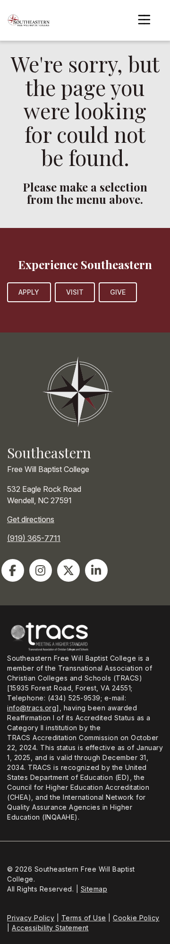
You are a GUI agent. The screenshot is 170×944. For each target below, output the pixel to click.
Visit (75, 292)
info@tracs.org (31, 708)
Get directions (30, 519)
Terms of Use (83, 918)
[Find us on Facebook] (12, 570)
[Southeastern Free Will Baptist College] (28, 20)
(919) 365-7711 (33, 538)
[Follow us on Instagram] (40, 570)
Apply (29, 292)
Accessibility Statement (50, 928)
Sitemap (94, 889)
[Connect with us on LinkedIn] (96, 570)
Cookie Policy (136, 918)
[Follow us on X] (68, 570)
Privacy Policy (30, 918)
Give (118, 292)
